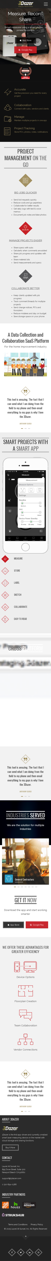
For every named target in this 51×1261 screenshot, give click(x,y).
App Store (26, 40)
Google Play (26, 50)
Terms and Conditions (17, 1224)
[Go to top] (25, 1236)
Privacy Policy (37, 1224)
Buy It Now (10, 1147)
